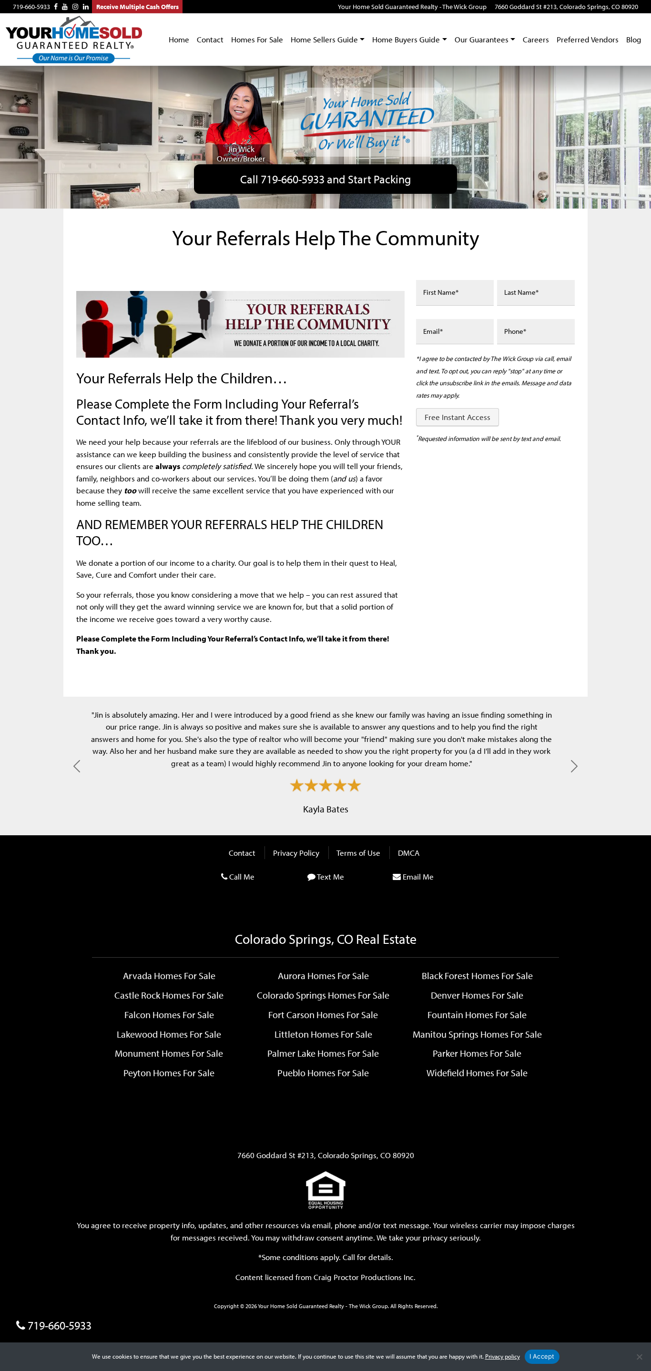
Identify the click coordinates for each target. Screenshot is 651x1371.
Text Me (330, 876)
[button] (76, 766)
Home (179, 39)
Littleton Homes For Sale (323, 1034)
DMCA (408, 853)
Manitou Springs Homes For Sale (477, 1034)
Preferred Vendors (588, 39)
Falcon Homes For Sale (169, 1014)
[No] (639, 1356)
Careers (536, 39)
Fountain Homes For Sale (477, 1014)
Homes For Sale (257, 39)
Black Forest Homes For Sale (477, 975)
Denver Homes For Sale (477, 995)
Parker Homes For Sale (477, 1053)
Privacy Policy (296, 853)
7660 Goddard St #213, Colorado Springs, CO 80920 (566, 6)
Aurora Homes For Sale (323, 975)
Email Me (418, 876)
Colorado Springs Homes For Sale (323, 995)
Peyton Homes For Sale (168, 1072)
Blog (633, 39)
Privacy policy (502, 1356)
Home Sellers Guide (324, 39)
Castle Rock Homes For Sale (169, 995)
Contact (210, 39)
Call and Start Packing (325, 179)
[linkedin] (86, 6)
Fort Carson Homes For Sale (323, 1014)
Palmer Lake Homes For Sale (323, 1053)
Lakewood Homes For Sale (169, 1034)
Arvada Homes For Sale (169, 975)
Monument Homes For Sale (169, 1053)
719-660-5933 (31, 6)
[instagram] (75, 6)
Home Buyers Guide (406, 39)
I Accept (542, 1356)
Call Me (241, 876)
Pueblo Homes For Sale (323, 1072)
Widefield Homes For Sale (477, 1072)
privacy (435, 1237)
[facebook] (56, 6)
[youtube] (65, 6)
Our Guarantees (482, 39)
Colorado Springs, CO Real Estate (326, 939)
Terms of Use (358, 853)
